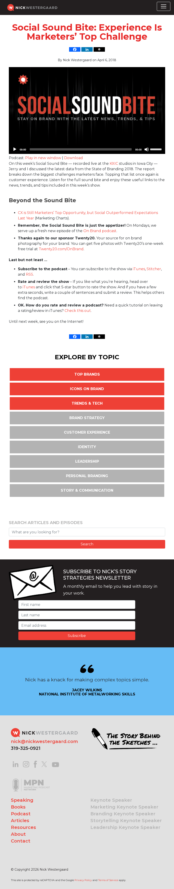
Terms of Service (108, 880)
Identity (87, 447)
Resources (23, 827)
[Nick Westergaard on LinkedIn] (15, 764)
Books (18, 807)
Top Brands (87, 374)
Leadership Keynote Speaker (125, 827)
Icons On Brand (87, 389)
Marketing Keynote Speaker (124, 807)
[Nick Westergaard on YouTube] (55, 764)
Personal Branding (87, 476)
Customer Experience (87, 432)
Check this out (78, 310)
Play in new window (43, 158)
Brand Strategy (87, 418)
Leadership (87, 461)
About (18, 834)
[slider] (156, 149)
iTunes (139, 269)
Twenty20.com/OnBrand (61, 249)
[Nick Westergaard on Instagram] (26, 764)
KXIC (114, 163)
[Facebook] (74, 49)
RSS (29, 274)
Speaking (22, 800)
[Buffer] (99, 49)
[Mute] (146, 149)
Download (73, 158)
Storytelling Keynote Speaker (126, 820)
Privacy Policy (83, 880)
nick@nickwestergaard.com (44, 741)
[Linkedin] (87, 49)
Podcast (21, 813)
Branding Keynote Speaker (122, 813)
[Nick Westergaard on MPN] (31, 779)
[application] (87, 149)
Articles (20, 820)
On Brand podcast (99, 231)
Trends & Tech (87, 403)
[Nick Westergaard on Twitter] (44, 764)
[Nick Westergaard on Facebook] (35, 764)
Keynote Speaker (111, 800)
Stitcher (154, 269)
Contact (20, 841)
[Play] (14, 149)
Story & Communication (87, 490)
